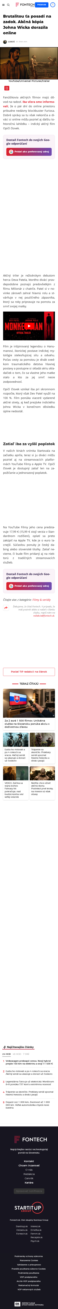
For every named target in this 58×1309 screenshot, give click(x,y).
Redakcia (29, 1174)
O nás (29, 1170)
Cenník (29, 1178)
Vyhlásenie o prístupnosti (29, 1265)
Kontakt (29, 1161)
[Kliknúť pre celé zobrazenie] (29, 63)
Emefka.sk (36, 1230)
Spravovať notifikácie (29, 1191)
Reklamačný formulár (28, 1285)
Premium (41, 5)
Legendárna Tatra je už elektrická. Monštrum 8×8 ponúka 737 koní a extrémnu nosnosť (30, 1083)
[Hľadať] (8, 5)
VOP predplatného (28, 1277)
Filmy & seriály (41, 600)
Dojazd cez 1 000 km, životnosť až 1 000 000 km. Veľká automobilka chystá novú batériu (28, 1105)
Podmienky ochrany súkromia (29, 1256)
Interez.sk (35, 1226)
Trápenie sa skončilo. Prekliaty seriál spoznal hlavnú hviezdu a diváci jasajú (29, 1093)
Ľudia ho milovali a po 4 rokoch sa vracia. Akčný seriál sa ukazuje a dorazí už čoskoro (29, 1072)
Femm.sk (35, 1234)
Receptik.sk (37, 1237)
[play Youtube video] (29, 326)
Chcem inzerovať (29, 1165)
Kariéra (29, 1183)
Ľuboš (11, 42)
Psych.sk (35, 1241)
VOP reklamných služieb (29, 1289)
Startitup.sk (22, 1226)
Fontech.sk (22, 1234)
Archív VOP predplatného (29, 1281)
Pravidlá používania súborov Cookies (29, 1269)
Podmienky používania (28, 1273)
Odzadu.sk (22, 1230)
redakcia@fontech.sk (43, 615)
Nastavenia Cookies (29, 1260)
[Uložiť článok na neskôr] (6, 88)
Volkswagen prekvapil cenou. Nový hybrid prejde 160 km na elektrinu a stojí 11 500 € (29, 1062)
